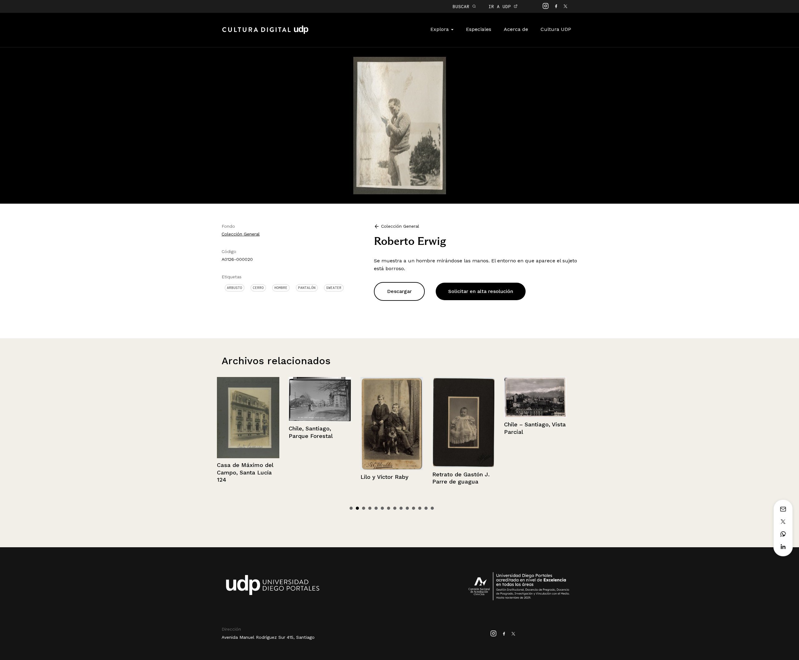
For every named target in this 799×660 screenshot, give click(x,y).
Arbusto (234, 287)
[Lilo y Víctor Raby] (337, 423)
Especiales (478, 29)
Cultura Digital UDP (265, 33)
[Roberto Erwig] (399, 125)
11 (413, 508)
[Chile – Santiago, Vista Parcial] (480, 397)
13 (426, 508)
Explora (440, 29)
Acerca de (516, 29)
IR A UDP (501, 6)
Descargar (399, 291)
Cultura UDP (556, 29)
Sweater (333, 287)
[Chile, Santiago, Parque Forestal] (265, 399)
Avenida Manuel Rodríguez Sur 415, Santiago (268, 637)
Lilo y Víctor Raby (330, 477)
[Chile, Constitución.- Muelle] (552, 398)
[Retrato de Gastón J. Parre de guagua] (408, 422)
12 (419, 508)
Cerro (258, 287)
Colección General (241, 233)
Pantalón (307, 287)
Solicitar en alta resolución (480, 291)
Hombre (280, 287)
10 (407, 508)
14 (432, 508)
